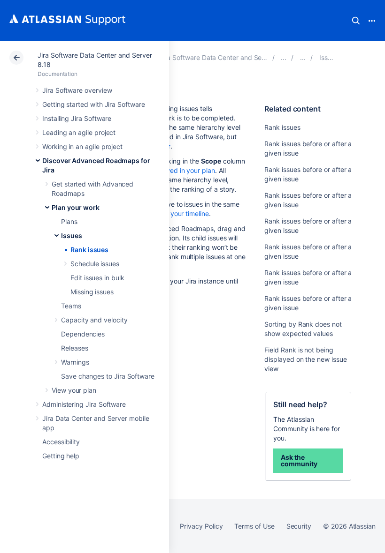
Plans (69, 221)
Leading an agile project (79, 132)
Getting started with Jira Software (93, 104)
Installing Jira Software (76, 118)
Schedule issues (94, 264)
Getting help (60, 456)
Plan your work (76, 207)
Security (298, 526)
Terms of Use (254, 526)
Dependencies (83, 334)
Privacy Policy (201, 526)
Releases (74, 348)
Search (355, 20)
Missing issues (92, 292)
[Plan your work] (303, 57)
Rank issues (89, 250)
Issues (71, 235)
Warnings (75, 362)
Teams (71, 306)
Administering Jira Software (84, 404)
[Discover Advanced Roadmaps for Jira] (283, 57)
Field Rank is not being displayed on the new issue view (305, 359)
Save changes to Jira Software (107, 376)
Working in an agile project (82, 146)
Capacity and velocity (94, 320)
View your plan (74, 390)
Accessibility (61, 442)
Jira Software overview (77, 90)
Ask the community (299, 460)
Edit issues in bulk (97, 278)
